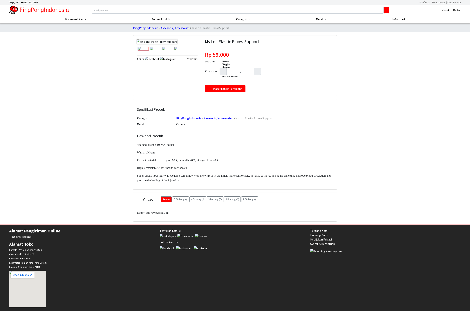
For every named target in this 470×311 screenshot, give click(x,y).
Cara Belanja (454, 2)
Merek (141, 124)
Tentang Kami (319, 230)
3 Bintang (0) (215, 199)
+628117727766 (29, 2)
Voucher (210, 61)
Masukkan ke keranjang (227, 89)
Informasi (398, 19)
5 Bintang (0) (180, 199)
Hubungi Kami (319, 235)
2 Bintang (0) (232, 199)
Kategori (142, 118)
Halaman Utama (75, 19)
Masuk (445, 10)
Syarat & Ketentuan (322, 244)
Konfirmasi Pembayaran (433, 2)
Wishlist (192, 58)
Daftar (457, 10)
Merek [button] (320, 19)
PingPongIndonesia (44, 10)
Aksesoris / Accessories (175, 28)
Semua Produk (161, 19)
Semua (166, 199)
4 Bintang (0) (198, 199)
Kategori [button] (242, 19)
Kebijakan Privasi (321, 239)
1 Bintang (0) (249, 199)
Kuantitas (211, 71)
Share (140, 58)
